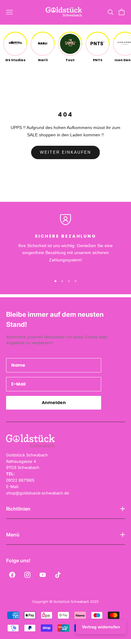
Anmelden (54, 403)
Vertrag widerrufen (101, 626)
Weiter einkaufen (65, 152)
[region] (65, 242)
